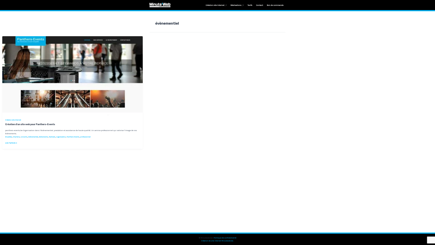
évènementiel (33, 137)
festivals (52, 137)
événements (43, 137)
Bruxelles (8, 137)
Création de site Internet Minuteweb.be (217, 241)
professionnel (85, 137)
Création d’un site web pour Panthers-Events (30, 124)
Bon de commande (275, 5)
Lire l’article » (11, 142)
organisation (61, 137)
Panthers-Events (73, 137)
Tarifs (250, 5)
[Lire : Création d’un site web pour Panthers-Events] (72, 75)
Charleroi (16, 137)
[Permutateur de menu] (224, 6)
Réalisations (236, 5)
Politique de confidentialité (225, 238)
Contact (259, 5)
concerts (24, 137)
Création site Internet (215, 5)
